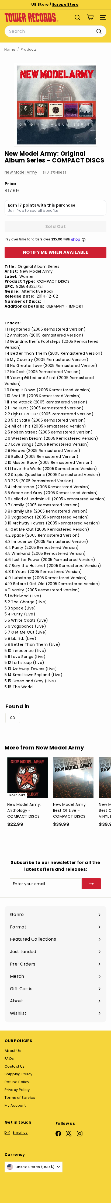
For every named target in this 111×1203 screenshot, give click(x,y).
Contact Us (15, 1066)
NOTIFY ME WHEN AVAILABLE (55, 252)
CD (12, 717)
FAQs (9, 1058)
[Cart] (90, 17)
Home (9, 49)
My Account (15, 1105)
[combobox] (55, 31)
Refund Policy (17, 1081)
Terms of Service (20, 1097)
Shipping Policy (18, 1074)
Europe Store (65, 4)
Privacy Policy (17, 1089)
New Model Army (21, 172)
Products (29, 49)
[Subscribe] (91, 883)
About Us (13, 1050)
